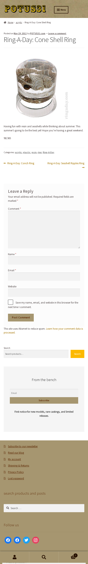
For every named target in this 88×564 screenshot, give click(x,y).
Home (10, 22)
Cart (67, 554)
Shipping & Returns (18, 465)
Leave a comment (57, 33)
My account (14, 459)
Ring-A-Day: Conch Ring (20, 163)
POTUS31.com (37, 33)
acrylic (19, 22)
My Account (14, 557)
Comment (14, 209)
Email (12, 270)
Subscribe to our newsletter (23, 446)
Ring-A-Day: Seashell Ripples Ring (65, 165)
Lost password (16, 478)
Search (7, 348)
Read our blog (16, 452)
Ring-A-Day (48, 152)
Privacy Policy (16, 472)
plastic (26, 152)
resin (34, 152)
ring (40, 152)
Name (12, 254)
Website (12, 286)
